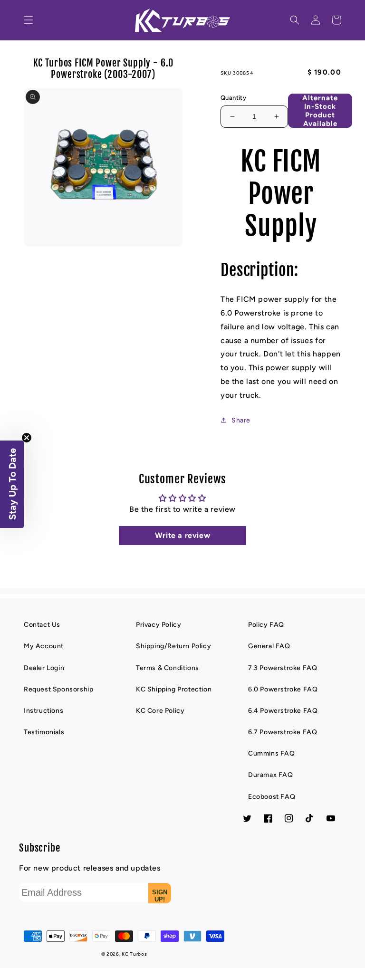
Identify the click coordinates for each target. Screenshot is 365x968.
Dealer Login (44, 668)
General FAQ (269, 646)
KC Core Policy (160, 711)
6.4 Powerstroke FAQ (282, 711)
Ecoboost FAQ (271, 797)
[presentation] (28, 20)
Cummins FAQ (271, 753)
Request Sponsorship (58, 689)
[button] (28, 20)
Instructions (43, 711)
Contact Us (42, 625)
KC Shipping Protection (173, 689)
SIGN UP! (159, 896)
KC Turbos (134, 954)
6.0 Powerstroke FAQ (282, 689)
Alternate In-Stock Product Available (320, 110)
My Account (44, 646)
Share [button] (240, 420)
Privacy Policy (158, 625)
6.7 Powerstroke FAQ (282, 732)
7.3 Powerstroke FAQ (282, 668)
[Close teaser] (26, 437)
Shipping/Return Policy (173, 646)
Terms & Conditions (167, 668)
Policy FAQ (266, 625)
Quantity (233, 97)
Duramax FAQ (270, 775)
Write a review (182, 535)
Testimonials (44, 732)
